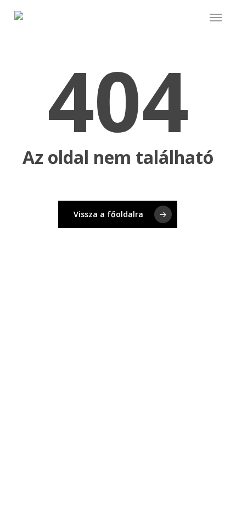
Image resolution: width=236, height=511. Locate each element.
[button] (216, 17)
